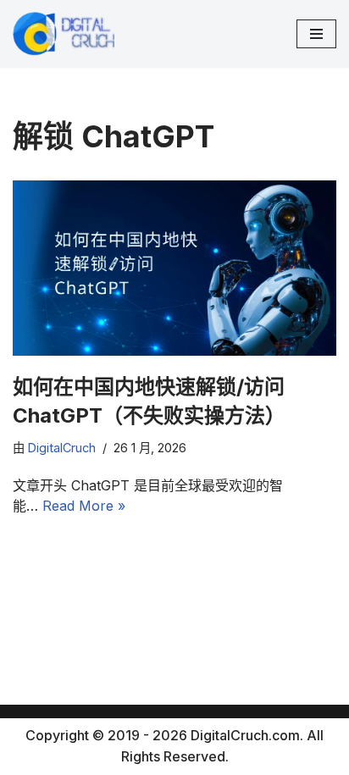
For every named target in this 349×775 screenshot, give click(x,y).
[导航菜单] (316, 33)
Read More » (83, 505)
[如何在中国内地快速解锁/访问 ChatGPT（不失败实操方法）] (174, 268)
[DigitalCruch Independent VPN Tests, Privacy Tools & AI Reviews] (63, 34)
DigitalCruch (62, 447)
